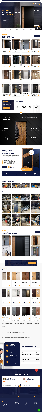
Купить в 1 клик (4, 286)
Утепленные (30, 107)
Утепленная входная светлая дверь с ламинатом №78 (6, 281)
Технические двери (25, 93)
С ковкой (26, 402)
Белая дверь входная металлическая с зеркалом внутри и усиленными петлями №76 (15, 299)
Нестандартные (24, 107)
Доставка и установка (37, 404)
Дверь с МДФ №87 (34, 315)
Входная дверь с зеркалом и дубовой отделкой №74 (35, 298)
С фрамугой (36, 106)
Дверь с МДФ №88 (24, 315)
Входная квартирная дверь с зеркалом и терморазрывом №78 (6, 299)
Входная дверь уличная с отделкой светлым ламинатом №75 (15, 282)
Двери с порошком (5, 93)
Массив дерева (37, 103)
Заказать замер (8, 286)
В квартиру (16, 402)
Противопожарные (35, 93)
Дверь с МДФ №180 (4, 315)
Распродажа (36, 403)
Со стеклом (26, 403)
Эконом (17, 107)
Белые (36, 107)
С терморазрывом (25, 49)
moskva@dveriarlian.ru (36, 0)
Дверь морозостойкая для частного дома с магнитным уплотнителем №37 (35, 282)
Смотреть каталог (5, 20)
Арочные (30, 106)
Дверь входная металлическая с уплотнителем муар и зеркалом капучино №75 (25, 299)
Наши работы (36, 402)
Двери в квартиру (5, 49)
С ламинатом (26, 404)
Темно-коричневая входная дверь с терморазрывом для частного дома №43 (25, 282)
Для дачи (23, 103)
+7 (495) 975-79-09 (37, 3)
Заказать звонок (38, 4)
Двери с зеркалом (34, 49)
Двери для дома (15, 49)
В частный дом (17, 403)
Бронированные (24, 106)
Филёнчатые (17, 106)
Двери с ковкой (15, 93)
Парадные (30, 103)
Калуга (4, 0)
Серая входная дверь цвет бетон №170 (15, 315)
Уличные (17, 103)
